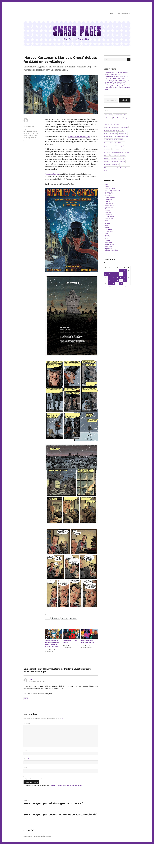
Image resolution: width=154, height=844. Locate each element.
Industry (107, 220)
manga (127, 152)
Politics (107, 233)
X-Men (106, 171)
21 (113, 280)
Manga (107, 226)
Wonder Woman (124, 167)
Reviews (107, 239)
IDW (116, 146)
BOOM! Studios (121, 121)
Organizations (109, 231)
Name (26, 750)
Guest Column (109, 218)
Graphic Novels (109, 216)
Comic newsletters (123, 14)
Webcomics (108, 248)
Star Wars (122, 161)
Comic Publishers (110, 194)
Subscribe (124, 100)
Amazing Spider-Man (120, 114)
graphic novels (108, 146)
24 (124, 280)
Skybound (121, 158)
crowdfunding (123, 133)
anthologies (107, 118)
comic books (124, 127)
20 (109, 280)
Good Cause (108, 214)
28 (113, 283)
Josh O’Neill (33, 137)
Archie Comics (117, 118)
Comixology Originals (110, 133)
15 (117, 277)
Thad (30, 679)
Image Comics (123, 146)
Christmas (34, 131)
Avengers (126, 118)
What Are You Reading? (111, 167)
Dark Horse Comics (119, 136)
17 (124, 277)
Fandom (107, 211)
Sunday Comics (109, 244)
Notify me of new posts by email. (33, 778)
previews (113, 158)
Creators (107, 201)
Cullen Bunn (108, 136)
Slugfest (106, 161)
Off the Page (108, 229)
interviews (107, 149)
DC (127, 136)
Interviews (108, 222)
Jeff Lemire (124, 149)
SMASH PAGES (28, 836)
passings (106, 158)
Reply (26, 698)
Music (107, 227)
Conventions (108, 199)
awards (106, 121)
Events (107, 209)
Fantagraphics (108, 142)
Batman (112, 121)
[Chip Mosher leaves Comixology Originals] (89, 634)
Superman (107, 164)
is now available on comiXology (79, 137)
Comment (28, 723)
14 (113, 277)
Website (27, 767)
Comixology (27, 133)
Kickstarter (107, 152)
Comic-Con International (111, 127)
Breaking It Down (110, 188)
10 (124, 274)
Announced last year (52, 174)
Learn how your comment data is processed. (66, 785)
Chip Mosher (27, 131)
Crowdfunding (109, 203)
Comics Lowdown (109, 130)
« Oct (109, 287)
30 (121, 283)
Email (26, 759)
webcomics (115, 164)
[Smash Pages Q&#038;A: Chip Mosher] (71, 634)
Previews (107, 235)
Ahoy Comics (108, 114)
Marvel (106, 155)
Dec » (125, 287)
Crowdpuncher (109, 205)
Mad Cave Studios (117, 152)
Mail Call (107, 224)
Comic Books (109, 192)
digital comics (35, 133)
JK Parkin (26, 124)
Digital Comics (28, 129)
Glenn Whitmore (119, 142)
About (112, 14)
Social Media (108, 242)
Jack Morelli (115, 149)
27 (109, 283)
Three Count (108, 246)
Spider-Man (114, 161)
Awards (107, 184)
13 (109, 277)
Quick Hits (108, 237)
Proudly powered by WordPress (42, 836)
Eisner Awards (118, 139)
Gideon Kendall (28, 135)
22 (117, 280)
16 (121, 277)
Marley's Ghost (28, 139)
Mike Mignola (114, 155)
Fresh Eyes (108, 212)
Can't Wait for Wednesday (111, 124)
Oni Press (122, 155)
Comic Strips (108, 196)
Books (107, 186)
